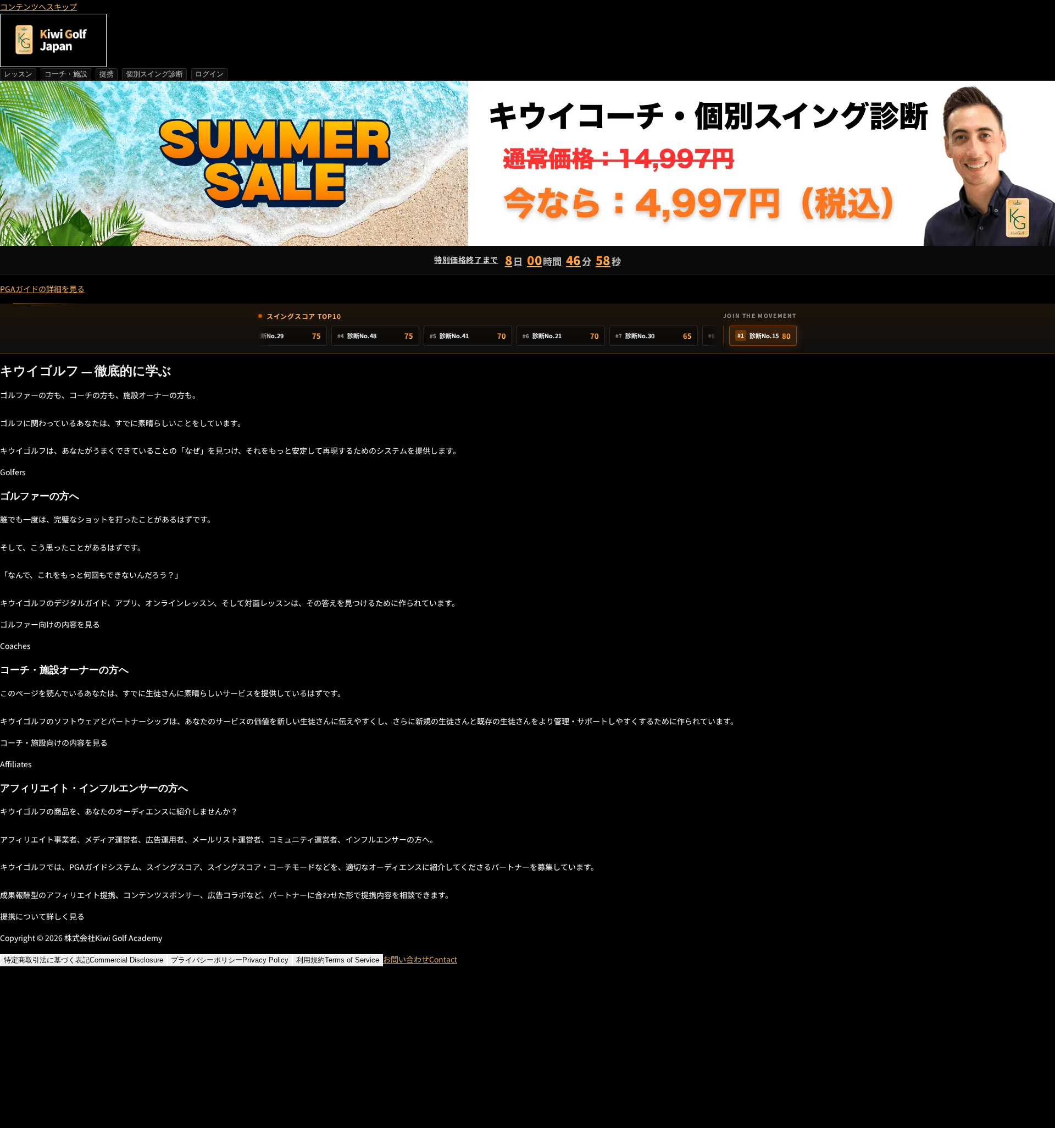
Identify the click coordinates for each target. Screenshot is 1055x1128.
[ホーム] (53, 40)
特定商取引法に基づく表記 (83, 960)
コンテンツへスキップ (38, 6)
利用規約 (337, 960)
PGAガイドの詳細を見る (42, 288)
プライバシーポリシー (229, 960)
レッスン (18, 74)
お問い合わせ (420, 959)
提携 (106, 74)
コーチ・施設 (66, 74)
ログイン (209, 74)
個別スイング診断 (154, 74)
